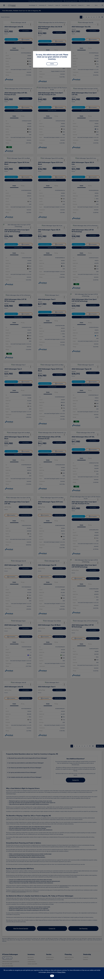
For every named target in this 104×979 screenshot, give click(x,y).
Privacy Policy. (61, 972)
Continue (52, 63)
